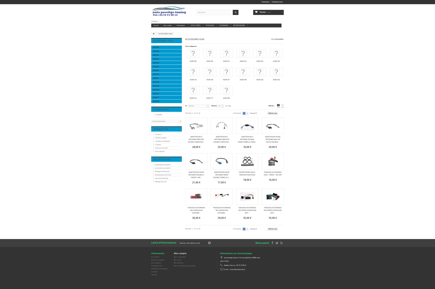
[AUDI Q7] (193, 90)
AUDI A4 (156, 67)
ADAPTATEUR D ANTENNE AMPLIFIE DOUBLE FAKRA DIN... (196, 139)
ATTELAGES (210, 25)
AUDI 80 (156, 47)
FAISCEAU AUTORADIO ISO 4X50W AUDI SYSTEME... (222, 210)
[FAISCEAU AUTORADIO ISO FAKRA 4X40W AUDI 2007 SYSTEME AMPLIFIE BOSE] (247, 197)
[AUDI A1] (226, 53)
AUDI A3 (156, 63)
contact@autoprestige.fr (237, 269)
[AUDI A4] (276, 53)
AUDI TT (156, 97)
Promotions (155, 257)
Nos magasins (160, 151)
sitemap (154, 275)
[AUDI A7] (226, 72)
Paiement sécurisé (161, 148)
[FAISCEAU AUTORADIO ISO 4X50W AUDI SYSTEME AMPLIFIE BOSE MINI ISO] (222, 197)
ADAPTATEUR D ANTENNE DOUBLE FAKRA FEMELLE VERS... (247, 139)
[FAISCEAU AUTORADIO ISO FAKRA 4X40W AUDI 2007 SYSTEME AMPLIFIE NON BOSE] (273, 197)
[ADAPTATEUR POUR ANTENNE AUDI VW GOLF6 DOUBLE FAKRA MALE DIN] (273, 126)
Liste (282, 107)
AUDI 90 (156, 51)
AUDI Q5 (156, 90)
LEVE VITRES (196, 25)
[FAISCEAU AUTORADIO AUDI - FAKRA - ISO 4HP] (273, 161)
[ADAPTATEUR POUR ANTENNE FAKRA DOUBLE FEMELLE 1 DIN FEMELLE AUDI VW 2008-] (222, 161)
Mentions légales (161, 138)
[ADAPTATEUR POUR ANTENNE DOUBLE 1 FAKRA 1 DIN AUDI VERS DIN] (196, 161)
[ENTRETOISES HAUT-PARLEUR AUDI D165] (247, 161)
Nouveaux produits (157, 260)
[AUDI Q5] (276, 72)
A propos (158, 144)
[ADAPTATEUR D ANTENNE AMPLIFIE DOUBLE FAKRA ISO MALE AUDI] (222, 126)
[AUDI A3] (259, 53)
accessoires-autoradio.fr (163, 168)
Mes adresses (178, 263)
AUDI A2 (156, 59)
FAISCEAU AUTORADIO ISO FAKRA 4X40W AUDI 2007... (247, 210)
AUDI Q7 (156, 93)
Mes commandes (180, 257)
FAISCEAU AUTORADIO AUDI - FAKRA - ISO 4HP (273, 173)
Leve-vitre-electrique (161, 178)
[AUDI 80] (193, 53)
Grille (278, 107)
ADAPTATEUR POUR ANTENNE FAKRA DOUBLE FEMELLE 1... (221, 174)
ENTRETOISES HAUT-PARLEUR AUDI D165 (247, 173)
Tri (186, 106)
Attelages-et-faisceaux (162, 171)
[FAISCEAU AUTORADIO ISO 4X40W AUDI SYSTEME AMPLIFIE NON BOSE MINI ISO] (196, 197)
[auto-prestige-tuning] (172, 12)
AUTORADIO (223, 25)
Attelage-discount (160, 182)
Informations (181, 25)
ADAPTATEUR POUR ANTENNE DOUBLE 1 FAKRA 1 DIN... (196, 174)
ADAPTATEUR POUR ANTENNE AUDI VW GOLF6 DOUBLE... (272, 139)
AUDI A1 (156, 55)
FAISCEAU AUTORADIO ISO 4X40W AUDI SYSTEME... (196, 210)
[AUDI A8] (243, 72)
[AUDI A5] (193, 72)
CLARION (158, 115)
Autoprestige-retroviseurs (163, 175)
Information (160, 129)
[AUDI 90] (209, 53)
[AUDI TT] (209, 90)
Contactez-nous (277, 2)
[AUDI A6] (209, 72)
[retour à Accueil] (153, 33)
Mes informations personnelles (185, 266)
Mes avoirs (177, 260)
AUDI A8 (156, 82)
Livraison (158, 134)
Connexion (265, 2)
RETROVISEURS (239, 25)
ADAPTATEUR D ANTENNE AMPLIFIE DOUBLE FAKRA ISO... (222, 139)
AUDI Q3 (156, 86)
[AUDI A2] (243, 53)
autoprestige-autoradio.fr (163, 165)
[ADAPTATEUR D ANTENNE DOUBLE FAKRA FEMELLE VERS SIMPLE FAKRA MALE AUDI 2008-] (247, 126)
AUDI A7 (156, 78)
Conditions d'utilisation (162, 141)
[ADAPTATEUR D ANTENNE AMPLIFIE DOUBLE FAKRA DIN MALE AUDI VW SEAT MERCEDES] (196, 126)
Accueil (155, 25)
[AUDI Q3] (259, 72)
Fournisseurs (161, 109)
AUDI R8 (156, 101)
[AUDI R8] (226, 90)
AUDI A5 (156, 70)
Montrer (214, 106)
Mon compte (167, 25)
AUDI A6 (156, 74)
